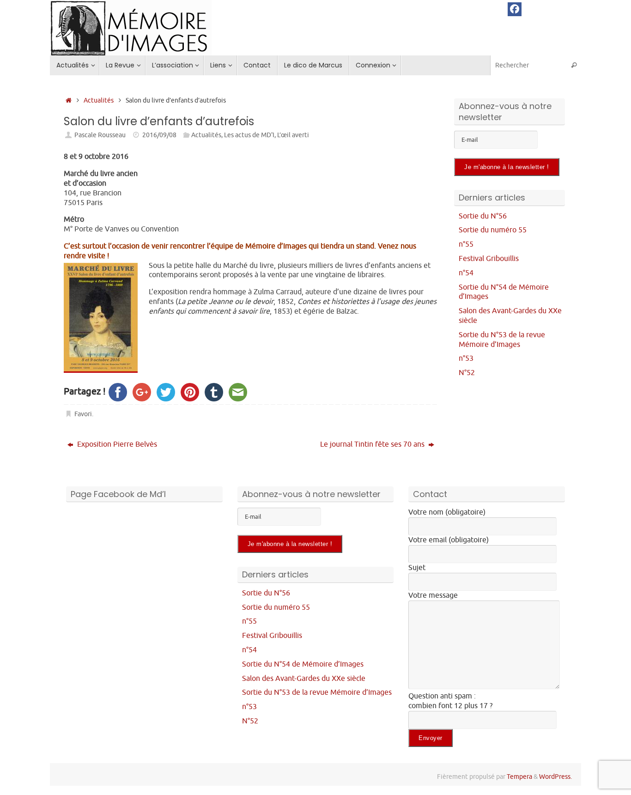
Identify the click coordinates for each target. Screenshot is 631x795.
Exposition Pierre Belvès (116, 444)
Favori (83, 414)
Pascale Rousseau (100, 135)
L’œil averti (293, 135)
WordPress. (555, 776)
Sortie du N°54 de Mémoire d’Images (303, 664)
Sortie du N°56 (483, 216)
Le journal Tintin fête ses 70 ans (373, 444)
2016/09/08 (159, 135)
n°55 (466, 244)
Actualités (99, 100)
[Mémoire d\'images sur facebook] (515, 9)
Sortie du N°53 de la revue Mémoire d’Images (502, 339)
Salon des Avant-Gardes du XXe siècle (303, 678)
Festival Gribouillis (489, 258)
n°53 (466, 358)
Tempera (519, 776)
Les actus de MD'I (249, 135)
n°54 (466, 273)
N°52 (467, 372)
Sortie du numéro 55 (493, 230)
